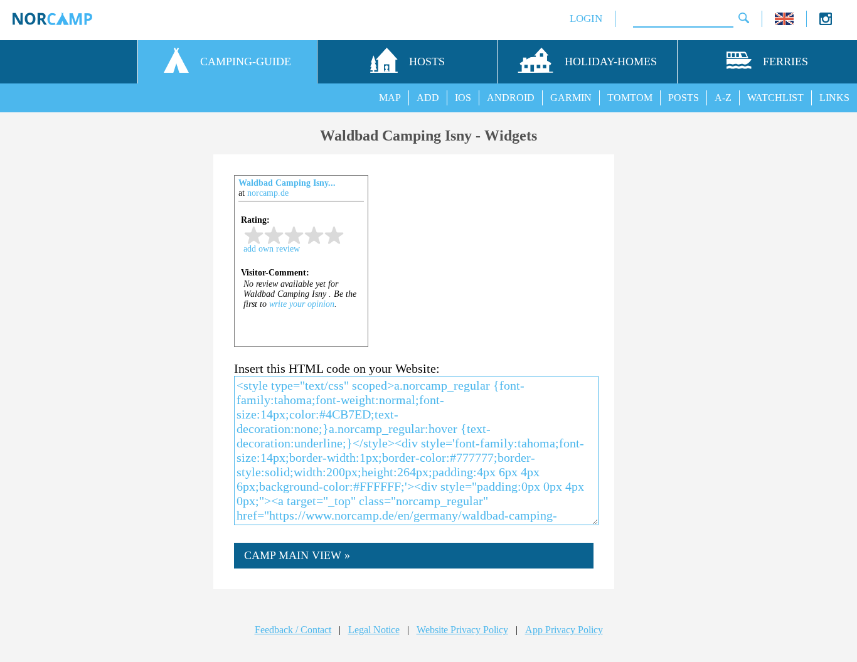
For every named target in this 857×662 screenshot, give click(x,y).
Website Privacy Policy (462, 629)
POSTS (683, 97)
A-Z (723, 97)
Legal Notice (374, 629)
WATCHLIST (775, 97)
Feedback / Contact (293, 629)
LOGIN (586, 18)
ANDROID (511, 97)
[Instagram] (825, 21)
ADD (428, 97)
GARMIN (571, 97)
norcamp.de (268, 193)
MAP (390, 97)
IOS (463, 97)
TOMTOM (629, 97)
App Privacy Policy (564, 629)
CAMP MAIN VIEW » (297, 555)
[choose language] (784, 21)
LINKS (834, 97)
